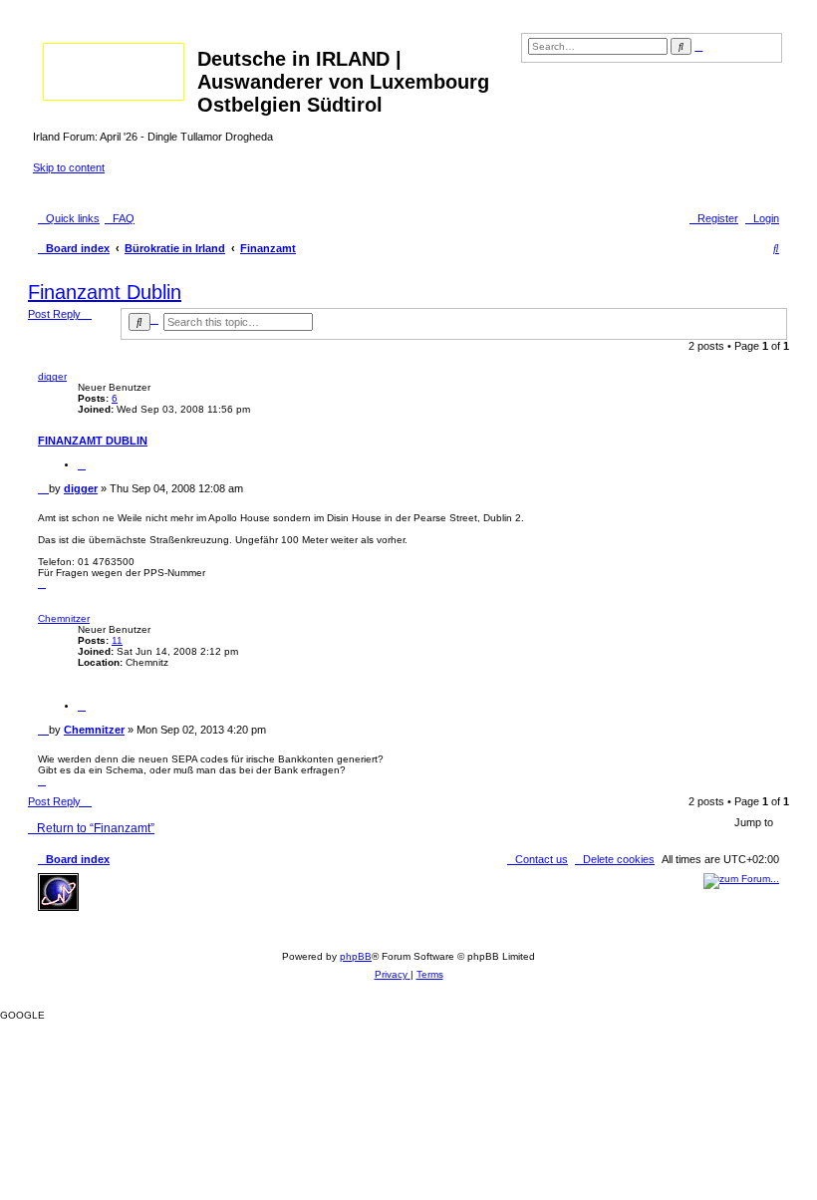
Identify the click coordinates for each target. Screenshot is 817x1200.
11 (117, 640)
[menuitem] (120, 218)
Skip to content (69, 167)
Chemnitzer (64, 618)
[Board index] (115, 68)
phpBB (356, 956)
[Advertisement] (232, 903)
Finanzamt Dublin (104, 292)
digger (52, 376)
